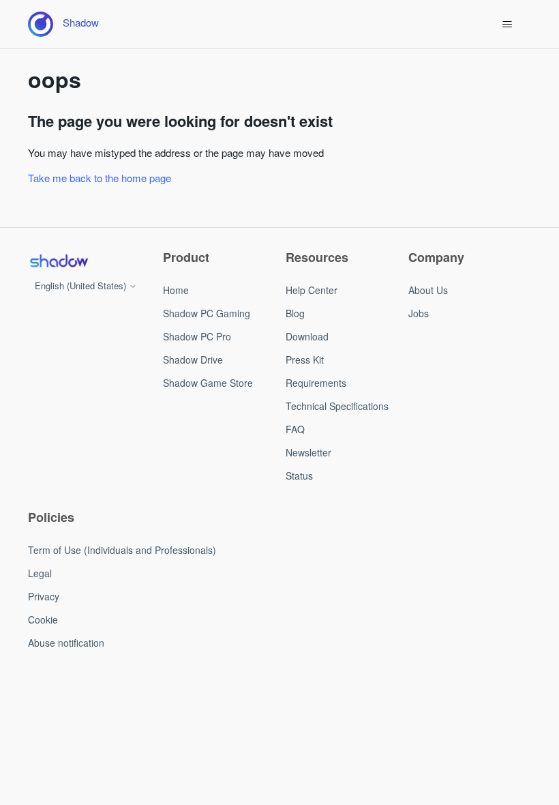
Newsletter (308, 452)
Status (299, 475)
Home (176, 290)
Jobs (418, 313)
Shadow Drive (193, 359)
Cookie (43, 619)
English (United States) (82, 285)
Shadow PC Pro (197, 336)
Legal (40, 573)
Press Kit (305, 359)
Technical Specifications (337, 406)
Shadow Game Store (208, 383)
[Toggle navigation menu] (507, 24)
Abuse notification (66, 642)
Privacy (43, 596)
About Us (428, 290)
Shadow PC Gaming (206, 313)
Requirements (316, 383)
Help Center (311, 290)
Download (307, 336)
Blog (295, 313)
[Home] (58, 260)
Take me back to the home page (99, 178)
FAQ (295, 429)
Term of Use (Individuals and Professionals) (122, 550)
